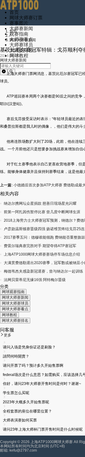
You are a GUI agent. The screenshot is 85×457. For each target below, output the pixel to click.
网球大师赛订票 (25, 17)
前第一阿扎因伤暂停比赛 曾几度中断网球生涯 (42, 212)
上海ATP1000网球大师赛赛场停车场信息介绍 (42, 254)
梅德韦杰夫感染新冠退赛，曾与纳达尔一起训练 (43, 271)
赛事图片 (18, 23)
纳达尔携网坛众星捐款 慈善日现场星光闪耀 (40, 203)
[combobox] (25, 66)
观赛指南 (18, 34)
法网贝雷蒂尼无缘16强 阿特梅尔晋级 (35, 280)
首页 (14, 12)
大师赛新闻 (21, 28)
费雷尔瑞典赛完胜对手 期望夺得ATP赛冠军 (40, 246)
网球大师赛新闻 (22, 40)
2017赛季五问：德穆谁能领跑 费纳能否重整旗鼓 (44, 237)
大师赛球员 (21, 44)
